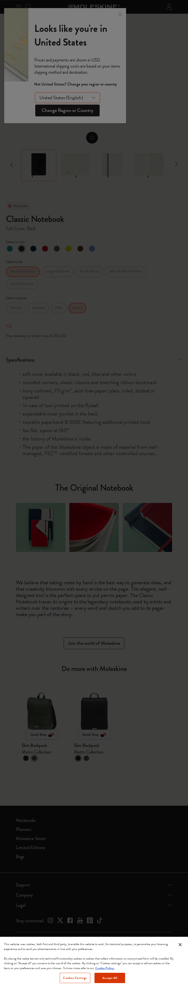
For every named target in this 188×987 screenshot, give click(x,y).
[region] (94, 962)
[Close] (180, 944)
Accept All (109, 977)
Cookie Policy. (105, 968)
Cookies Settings (75, 977)
